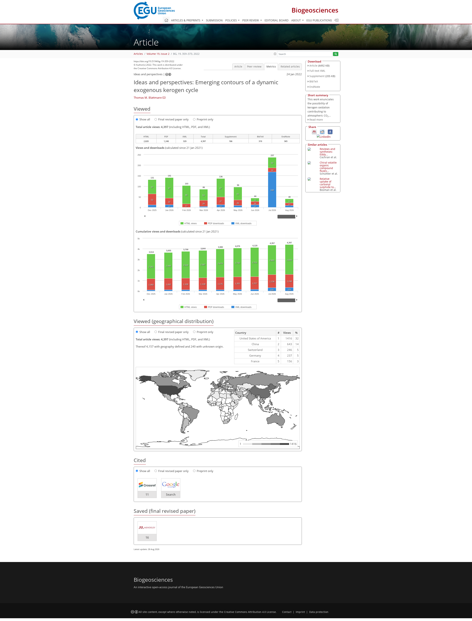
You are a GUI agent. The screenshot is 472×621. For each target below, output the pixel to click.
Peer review (254, 66)
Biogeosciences (314, 10)
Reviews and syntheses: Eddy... (327, 151)
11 (147, 494)
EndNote (314, 87)
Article (238, 66)
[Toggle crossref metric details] (147, 484)
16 (147, 537)
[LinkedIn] (324, 136)
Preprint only (205, 119)
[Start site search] (335, 54)
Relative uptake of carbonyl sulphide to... (328, 183)
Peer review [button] (251, 20)
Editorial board (277, 20)
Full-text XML (317, 70)
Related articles (290, 66)
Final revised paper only (173, 119)
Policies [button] (231, 20)
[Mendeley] (314, 131)
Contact (286, 612)
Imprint (300, 612)
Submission (214, 20)
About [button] (296, 20)
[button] (275, 53)
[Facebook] (330, 131)
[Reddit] (322, 131)
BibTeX (313, 81)
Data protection (318, 612)
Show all (144, 119)
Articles (138, 53)
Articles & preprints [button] (186, 20)
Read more (316, 119)
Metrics (271, 66)
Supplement (316, 76)
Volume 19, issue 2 (158, 53)
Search (171, 494)
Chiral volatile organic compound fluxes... (328, 167)
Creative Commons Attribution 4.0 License (250, 612)
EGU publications (319, 20)
